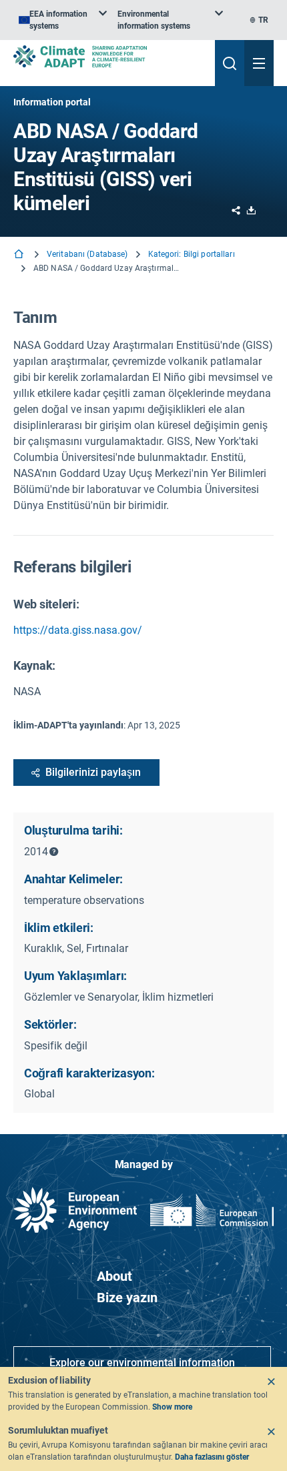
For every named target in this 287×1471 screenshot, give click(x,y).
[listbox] (62, 20)
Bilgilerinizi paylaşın (93, 772)
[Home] (20, 255)
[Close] (271, 1381)
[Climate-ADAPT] (108, 56)
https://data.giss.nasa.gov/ (77, 630)
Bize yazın (127, 1298)
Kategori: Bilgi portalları (191, 254)
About (114, 1276)
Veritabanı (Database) (87, 254)
